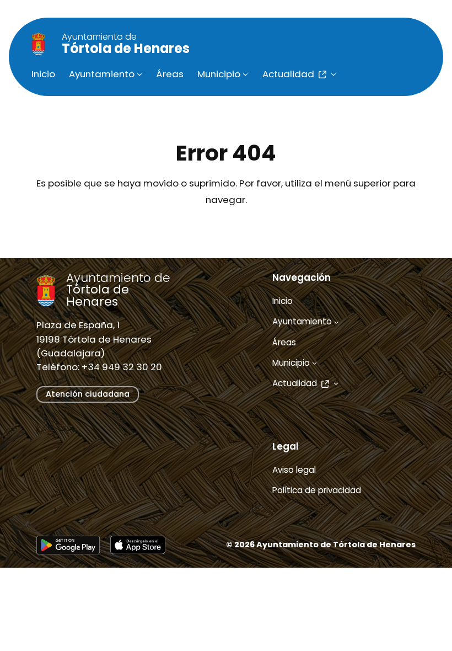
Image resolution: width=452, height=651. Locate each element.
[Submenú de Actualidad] (333, 74)
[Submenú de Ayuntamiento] (139, 74)
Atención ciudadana (88, 393)
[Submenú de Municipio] (245, 74)
